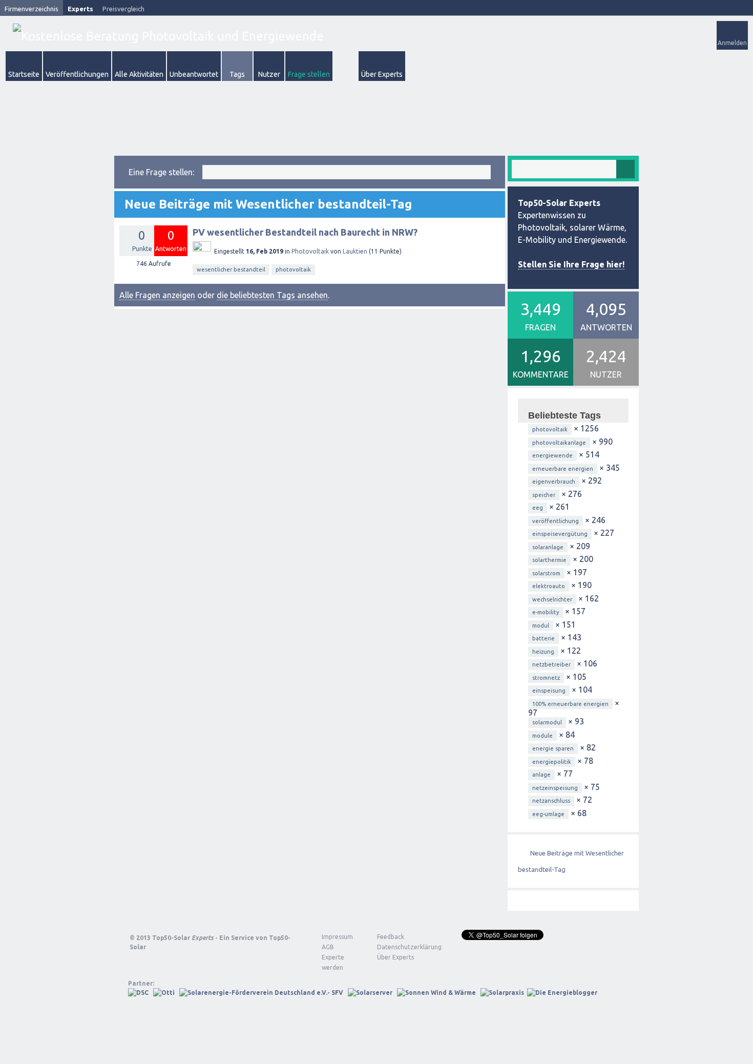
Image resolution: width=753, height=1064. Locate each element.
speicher (543, 495)
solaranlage (547, 547)
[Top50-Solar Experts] (168, 36)
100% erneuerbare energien (570, 704)
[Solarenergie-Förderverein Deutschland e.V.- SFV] (261, 992)
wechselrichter (552, 599)
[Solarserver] (370, 992)
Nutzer (269, 74)
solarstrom (546, 573)
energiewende (552, 455)
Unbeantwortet (194, 74)
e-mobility (545, 612)
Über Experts (382, 74)
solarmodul (547, 722)
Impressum (337, 936)
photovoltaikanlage (559, 443)
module (542, 736)
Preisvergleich (123, 8)
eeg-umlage (548, 814)
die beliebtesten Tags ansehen (272, 295)
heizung (543, 652)
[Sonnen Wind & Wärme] (436, 992)
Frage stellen (309, 74)
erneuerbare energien (562, 469)
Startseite (23, 74)
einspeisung (549, 690)
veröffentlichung (555, 521)
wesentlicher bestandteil (231, 269)
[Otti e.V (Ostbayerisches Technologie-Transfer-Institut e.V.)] (164, 992)
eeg (537, 508)
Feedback (390, 936)
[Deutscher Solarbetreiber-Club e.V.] (138, 992)
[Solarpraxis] (502, 992)
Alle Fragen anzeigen (157, 295)
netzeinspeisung (555, 788)
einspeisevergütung (560, 534)
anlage (541, 774)
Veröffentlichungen (77, 74)
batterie (543, 638)
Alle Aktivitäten (139, 74)
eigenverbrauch (553, 481)
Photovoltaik (310, 251)
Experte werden (333, 962)
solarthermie (549, 560)
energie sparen (553, 748)
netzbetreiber (551, 664)
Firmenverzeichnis (31, 8)
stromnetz (546, 678)
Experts (80, 8)
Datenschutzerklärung (401, 947)
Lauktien (355, 251)
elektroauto (548, 586)
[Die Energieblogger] (562, 992)
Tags (237, 74)
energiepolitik (551, 762)
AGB (328, 947)
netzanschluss (551, 801)
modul (540, 625)
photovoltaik (293, 269)
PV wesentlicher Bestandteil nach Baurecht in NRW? (305, 232)
